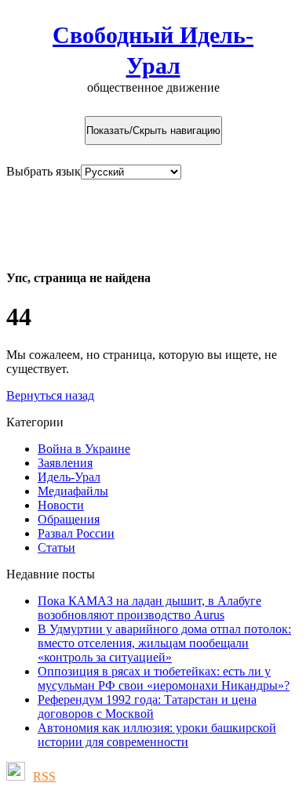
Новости (61, 505)
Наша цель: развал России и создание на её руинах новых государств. (140, 216)
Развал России (76, 533)
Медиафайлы (73, 491)
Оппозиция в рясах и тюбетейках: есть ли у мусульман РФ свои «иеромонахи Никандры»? (164, 678)
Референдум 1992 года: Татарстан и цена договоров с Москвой (147, 706)
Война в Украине (84, 448)
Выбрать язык (43, 171)
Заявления (65, 462)
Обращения (69, 519)
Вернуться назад (50, 395)
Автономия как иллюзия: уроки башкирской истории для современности (157, 734)
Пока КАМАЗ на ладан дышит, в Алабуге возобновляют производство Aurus (149, 607)
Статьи (56, 547)
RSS (44, 776)
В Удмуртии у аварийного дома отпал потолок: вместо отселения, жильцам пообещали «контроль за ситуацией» (164, 643)
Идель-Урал (69, 477)
